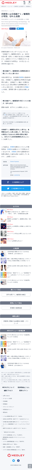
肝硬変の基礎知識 (16, 308)
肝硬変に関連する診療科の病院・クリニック (16, 322)
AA (5, 114)
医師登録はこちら (24, 387)
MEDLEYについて (8, 387)
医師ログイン (23, 390)
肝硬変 (21, 77)
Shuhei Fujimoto (14, 161)
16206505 (16, 175)
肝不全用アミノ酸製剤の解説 (16, 294)
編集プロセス (8, 390)
